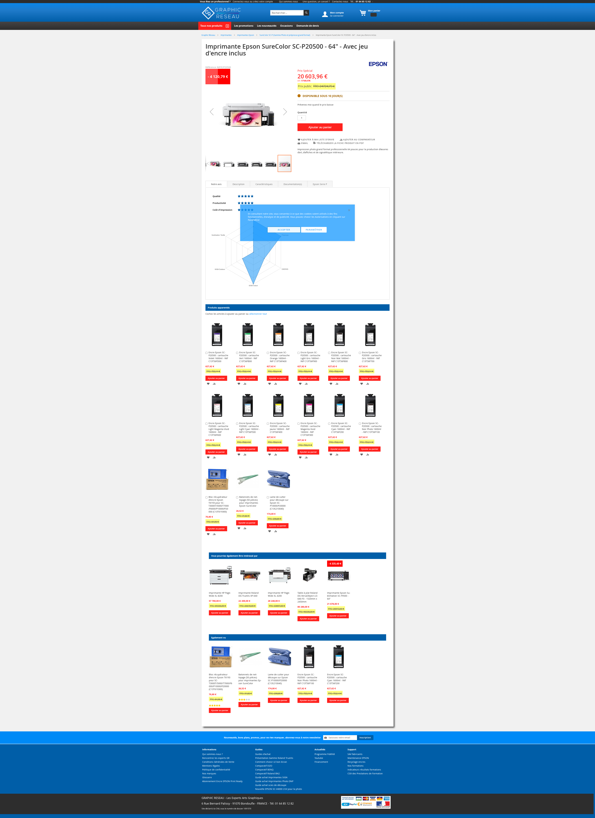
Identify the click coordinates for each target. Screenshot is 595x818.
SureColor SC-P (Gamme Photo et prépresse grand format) (285, 35)
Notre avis (216, 184)
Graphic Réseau (208, 35)
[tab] (216, 184)
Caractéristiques (264, 184)
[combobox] (287, 12)
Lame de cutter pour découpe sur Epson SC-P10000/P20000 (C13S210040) (278, 679)
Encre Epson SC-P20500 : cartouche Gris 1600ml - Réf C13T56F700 (372, 357)
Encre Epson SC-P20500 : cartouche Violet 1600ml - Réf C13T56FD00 (218, 357)
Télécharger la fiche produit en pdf (340, 143)
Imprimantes (226, 35)
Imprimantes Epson (245, 35)
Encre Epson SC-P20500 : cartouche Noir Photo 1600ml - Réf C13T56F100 (372, 427)
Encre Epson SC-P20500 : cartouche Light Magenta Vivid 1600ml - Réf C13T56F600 (219, 429)
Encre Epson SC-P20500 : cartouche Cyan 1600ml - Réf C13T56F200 (337, 679)
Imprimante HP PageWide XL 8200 (220, 594)
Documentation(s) (293, 184)
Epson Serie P (320, 184)
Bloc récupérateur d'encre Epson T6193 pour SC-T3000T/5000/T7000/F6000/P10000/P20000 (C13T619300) (219, 504)
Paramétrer (314, 229)
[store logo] (221, 13)
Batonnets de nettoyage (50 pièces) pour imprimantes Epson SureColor (249, 679)
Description (239, 184)
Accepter (284, 229)
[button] (211, 112)
